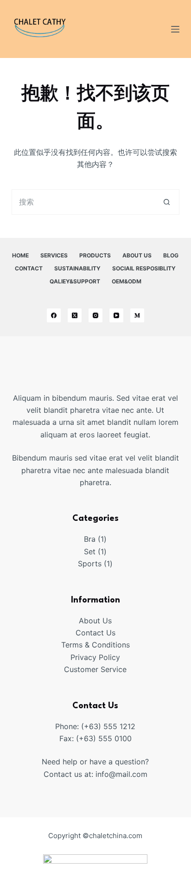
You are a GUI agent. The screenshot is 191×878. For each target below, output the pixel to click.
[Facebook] (54, 315)
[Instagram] (95, 315)
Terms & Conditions (95, 644)
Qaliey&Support (75, 281)
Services (54, 255)
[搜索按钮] (166, 202)
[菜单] (175, 29)
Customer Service (95, 669)
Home (20, 255)
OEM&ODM (126, 281)
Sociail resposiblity (144, 268)
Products (95, 255)
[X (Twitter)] (75, 315)
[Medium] (137, 315)
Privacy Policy (95, 657)
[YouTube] (116, 315)
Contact (29, 268)
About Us (137, 255)
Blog (170, 255)
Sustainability (77, 268)
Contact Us (95, 632)
